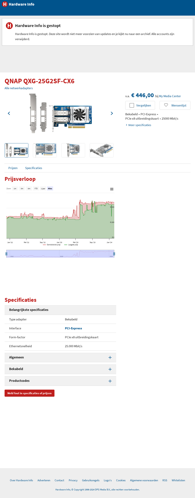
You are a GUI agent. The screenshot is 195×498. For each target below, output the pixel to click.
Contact (59, 480)
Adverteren (44, 480)
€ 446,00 (142, 95)
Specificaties (33, 168)
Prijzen (13, 168)
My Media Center (170, 96)
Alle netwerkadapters (19, 88)
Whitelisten (178, 480)
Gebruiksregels (90, 480)
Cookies (120, 480)
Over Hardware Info (21, 480)
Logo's (108, 480)
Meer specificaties (139, 125)
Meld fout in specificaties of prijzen (29, 393)
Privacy (73, 480)
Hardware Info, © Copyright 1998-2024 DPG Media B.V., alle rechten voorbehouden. (97, 489)
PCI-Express (73, 328)
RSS (164, 480)
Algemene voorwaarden (144, 480)
